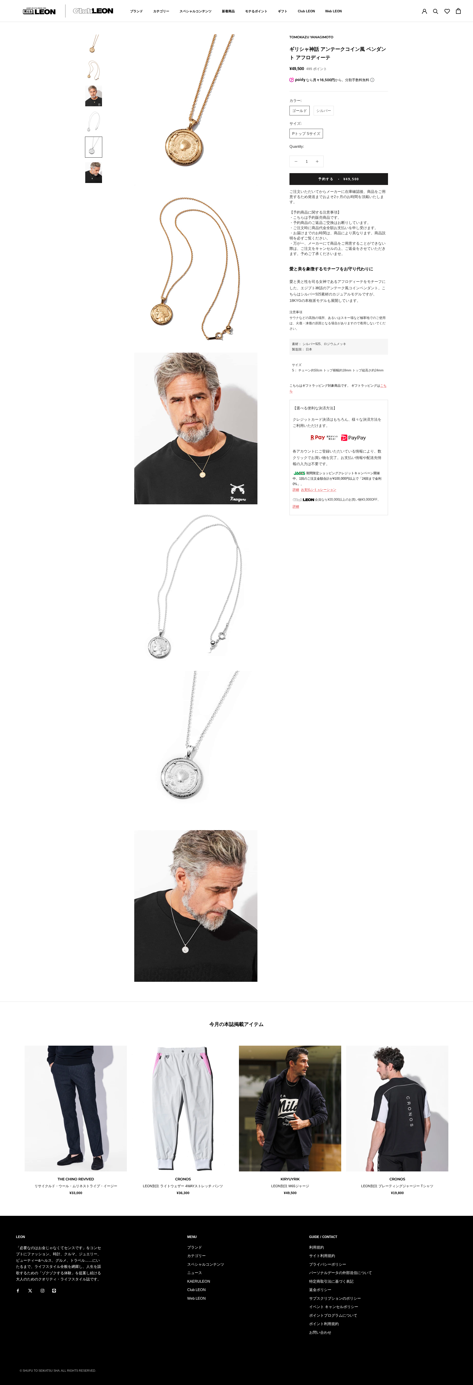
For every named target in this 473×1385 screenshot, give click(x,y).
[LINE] (54, 1290)
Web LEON (333, 11)
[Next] (457, 1115)
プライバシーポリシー (327, 1264)
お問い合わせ (320, 1332)
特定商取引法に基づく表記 (331, 1281)
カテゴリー (161, 11)
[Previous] (15, 1115)
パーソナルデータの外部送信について (340, 1273)
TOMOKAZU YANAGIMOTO (311, 37)
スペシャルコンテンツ (196, 11)
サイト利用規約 (322, 1256)
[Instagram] (42, 1290)
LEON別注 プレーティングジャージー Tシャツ (397, 1186)
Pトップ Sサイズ (306, 133)
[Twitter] (30, 1290)
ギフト (282, 11)
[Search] (435, 11)
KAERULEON (198, 1281)
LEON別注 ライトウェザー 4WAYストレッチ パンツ (183, 1186)
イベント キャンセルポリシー (333, 1307)
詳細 (296, 490)
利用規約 (316, 1247)
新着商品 (228, 11)
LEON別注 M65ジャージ (290, 1186)
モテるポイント (256, 11)
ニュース (194, 1273)
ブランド (136, 11)
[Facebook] (18, 1290)
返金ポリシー (320, 1290)
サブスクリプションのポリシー (335, 1298)
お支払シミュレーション (318, 490)
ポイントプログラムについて (333, 1315)
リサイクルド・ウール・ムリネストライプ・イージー (75, 1186)
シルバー (323, 110)
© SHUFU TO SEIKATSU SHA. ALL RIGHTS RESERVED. (58, 1370)
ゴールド (299, 110)
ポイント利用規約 (324, 1324)
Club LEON (306, 11)
